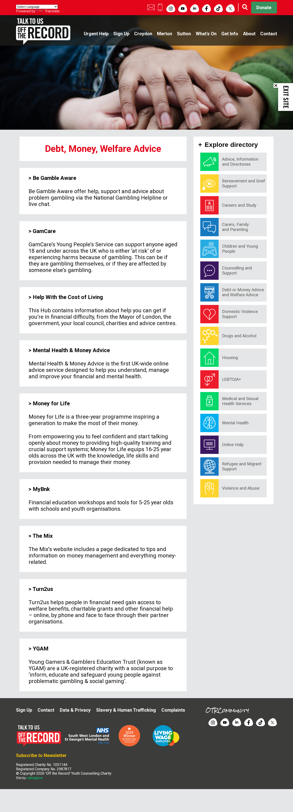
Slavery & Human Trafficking (126, 710)
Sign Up (121, 33)
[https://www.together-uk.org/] (166, 745)
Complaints (173, 710)
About (249, 33)
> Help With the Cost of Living (66, 297)
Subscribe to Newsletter (41, 755)
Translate (52, 11)
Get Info (229, 33)
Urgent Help (96, 33)
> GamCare (42, 231)
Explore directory (231, 144)
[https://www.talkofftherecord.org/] (40, 745)
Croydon (143, 33)
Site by (29, 778)
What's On (206, 33)
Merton (164, 33)
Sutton (184, 33)
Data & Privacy (75, 710)
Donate (263, 7)
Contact (268, 33)
